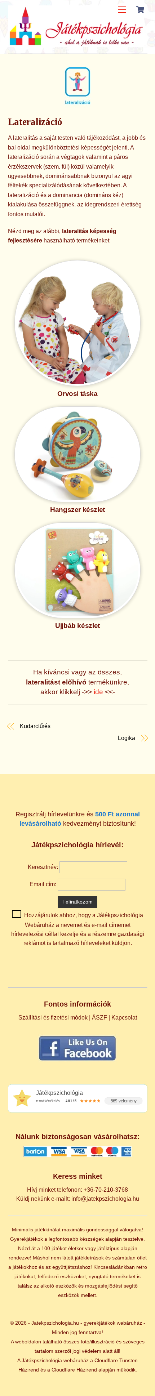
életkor (76, 1248)
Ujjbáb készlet (77, 625)
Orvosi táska (77, 393)
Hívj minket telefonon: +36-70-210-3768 (77, 1190)
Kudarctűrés (35, 726)
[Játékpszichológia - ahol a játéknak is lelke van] (76, 44)
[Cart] (140, 10)
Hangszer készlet (77, 509)
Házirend (28, 1370)
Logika (126, 738)
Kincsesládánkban (114, 1267)
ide (99, 692)
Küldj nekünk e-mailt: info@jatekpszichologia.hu (77, 1199)
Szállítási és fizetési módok (53, 1017)
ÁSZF (99, 1017)
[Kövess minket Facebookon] (77, 1060)
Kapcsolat (124, 1017)
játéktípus (108, 1248)
